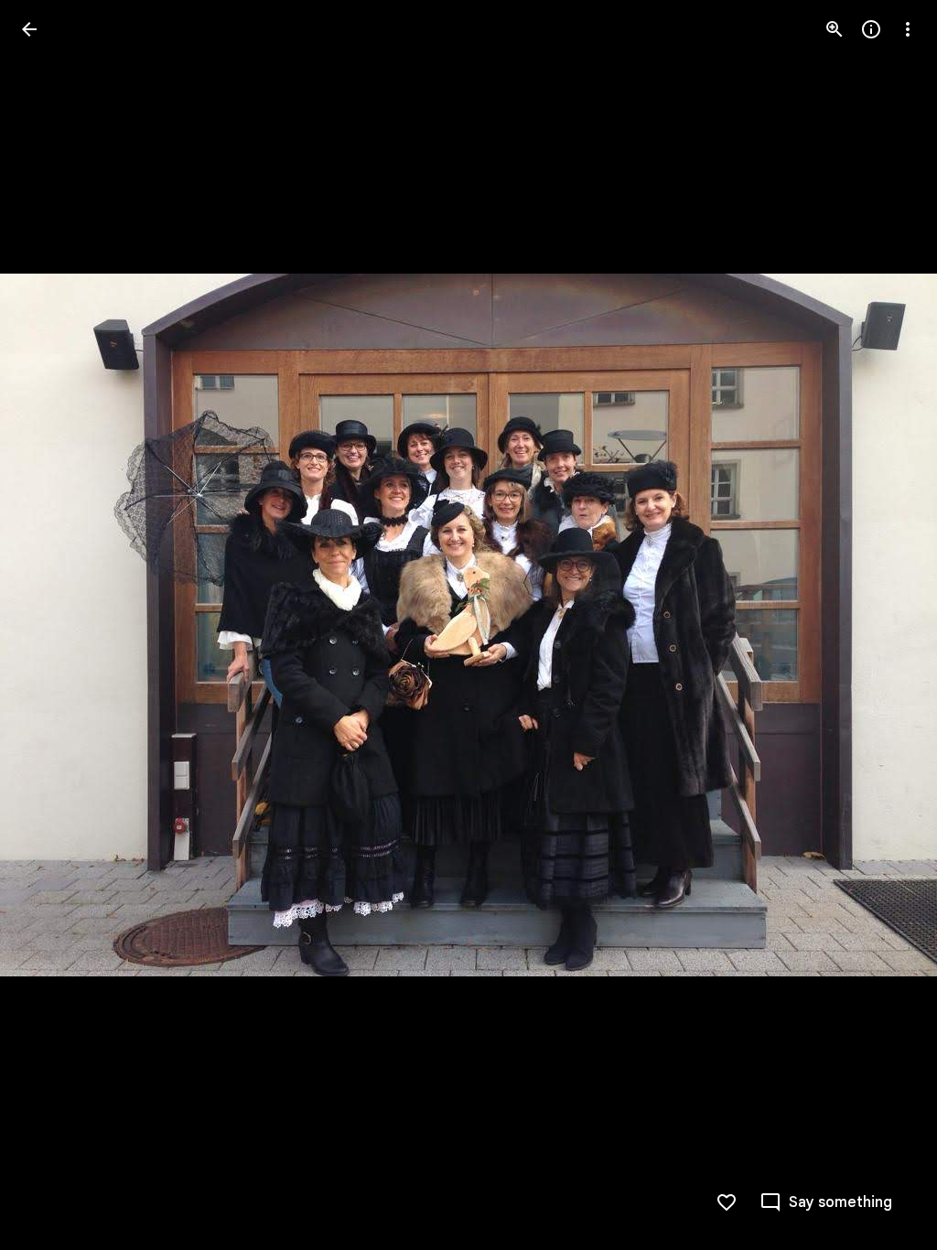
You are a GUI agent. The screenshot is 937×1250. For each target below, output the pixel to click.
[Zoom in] (834, 29)
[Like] (727, 1202)
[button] (51, 625)
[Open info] (871, 29)
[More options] (907, 29)
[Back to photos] (29, 29)
